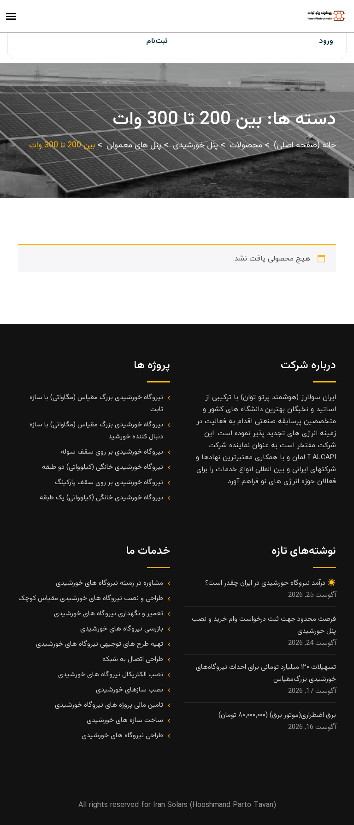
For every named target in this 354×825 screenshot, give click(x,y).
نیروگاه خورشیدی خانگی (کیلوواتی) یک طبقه (101, 497)
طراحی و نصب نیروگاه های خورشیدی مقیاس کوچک (90, 598)
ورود (326, 41)
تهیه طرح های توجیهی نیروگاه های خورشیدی (99, 644)
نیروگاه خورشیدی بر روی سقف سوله (112, 452)
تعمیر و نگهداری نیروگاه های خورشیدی (108, 613)
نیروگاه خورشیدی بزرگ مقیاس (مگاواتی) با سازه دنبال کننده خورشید (96, 430)
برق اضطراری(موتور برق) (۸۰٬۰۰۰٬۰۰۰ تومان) (277, 715)
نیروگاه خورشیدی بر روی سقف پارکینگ (109, 482)
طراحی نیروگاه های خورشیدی (122, 735)
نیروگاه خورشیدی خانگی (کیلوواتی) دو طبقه (102, 467)
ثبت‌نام (157, 41)
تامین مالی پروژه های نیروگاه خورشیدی (109, 705)
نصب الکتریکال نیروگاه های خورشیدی (110, 674)
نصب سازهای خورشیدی (129, 690)
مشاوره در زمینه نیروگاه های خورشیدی (109, 583)
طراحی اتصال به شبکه (132, 659)
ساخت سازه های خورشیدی (125, 720)
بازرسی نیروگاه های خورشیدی (121, 629)
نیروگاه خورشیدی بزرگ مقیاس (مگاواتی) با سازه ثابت (96, 403)
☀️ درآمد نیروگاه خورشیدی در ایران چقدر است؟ (270, 583)
